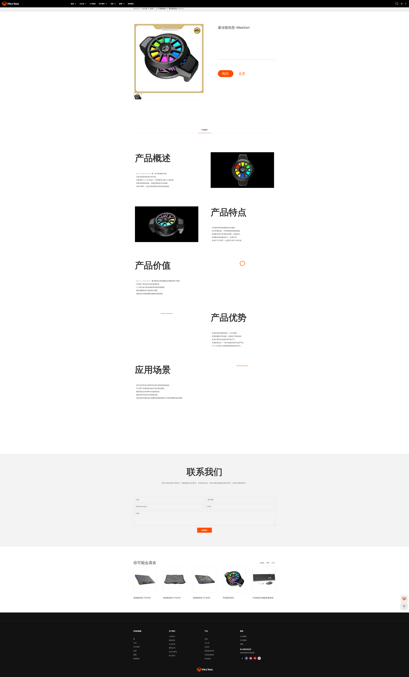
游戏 (206, 639)
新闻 (135, 655)
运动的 (262, 563)
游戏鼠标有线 (209, 651)
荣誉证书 (172, 648)
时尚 (267, 563)
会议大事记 (173, 652)
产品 (273, 563)
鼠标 (151, 9)
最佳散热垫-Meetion (176, 9)
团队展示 (172, 640)
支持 (135, 651)
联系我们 (136, 659)
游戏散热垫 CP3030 (201, 598)
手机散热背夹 (228, 598)
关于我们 (136, 647)
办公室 (145, 9)
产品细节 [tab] (204, 130)
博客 (241, 644)
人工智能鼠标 (161, 9)
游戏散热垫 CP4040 (172, 598)
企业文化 (172, 644)
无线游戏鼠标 (209, 655)
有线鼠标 (207, 659)
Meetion (136, 9)
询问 (226, 74)
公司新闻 (243, 636)
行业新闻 (243, 640)
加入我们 (172, 656)
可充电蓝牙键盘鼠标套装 (263, 598)
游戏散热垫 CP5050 (142, 598)
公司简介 (172, 636)
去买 (241, 74)
